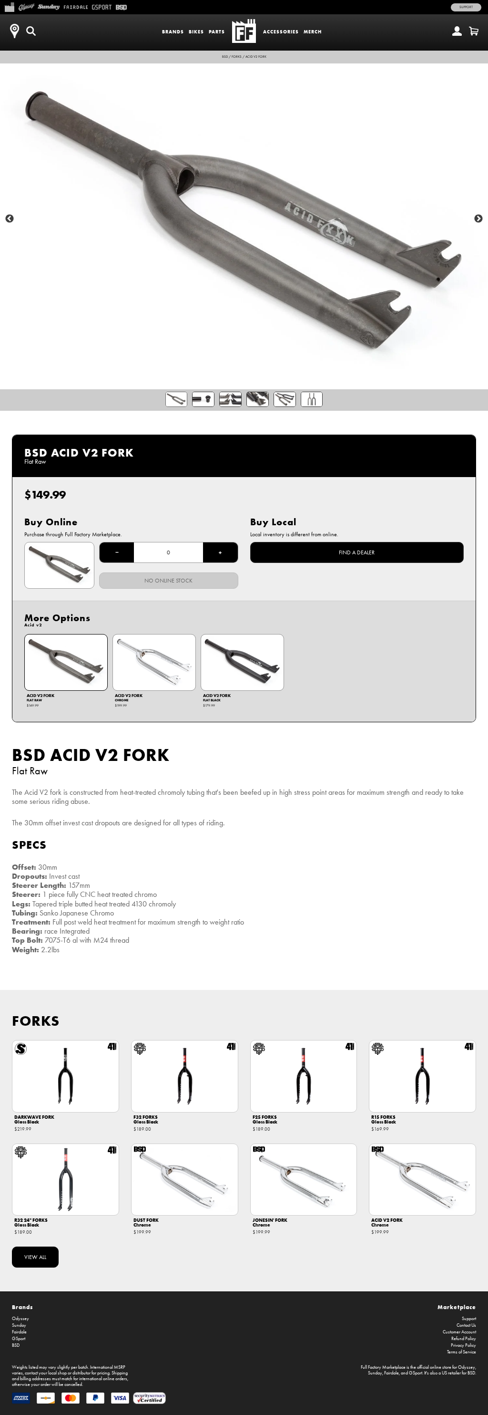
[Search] (31, 31)
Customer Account (459, 1332)
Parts (217, 32)
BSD (225, 57)
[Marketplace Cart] (473, 31)
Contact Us (466, 1325)
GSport (18, 1339)
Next (478, 219)
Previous (9, 219)
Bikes (196, 32)
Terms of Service (461, 1352)
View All (35, 1257)
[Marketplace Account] (457, 31)
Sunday (19, 1325)
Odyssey (20, 1318)
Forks (237, 57)
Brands (173, 32)
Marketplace (456, 1307)
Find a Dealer (357, 552)
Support (466, 7)
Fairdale (19, 1332)
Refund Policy (463, 1339)
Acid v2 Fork (255, 57)
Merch (313, 32)
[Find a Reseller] (14, 31)
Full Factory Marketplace (383, 1367)
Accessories (281, 32)
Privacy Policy (463, 1345)
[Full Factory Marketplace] (9, 6)
